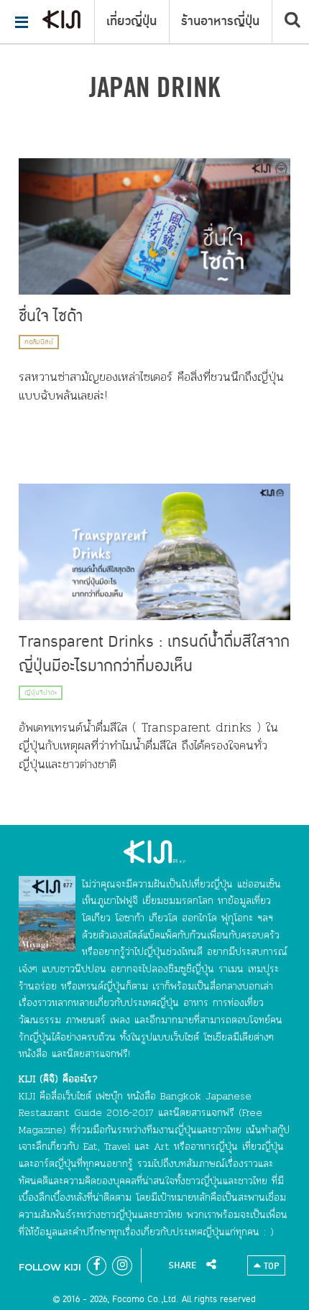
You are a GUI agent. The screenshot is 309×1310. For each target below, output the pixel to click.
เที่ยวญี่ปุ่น (131, 21)
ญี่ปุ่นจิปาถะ (40, 693)
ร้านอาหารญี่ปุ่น (220, 21)
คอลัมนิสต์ (38, 342)
